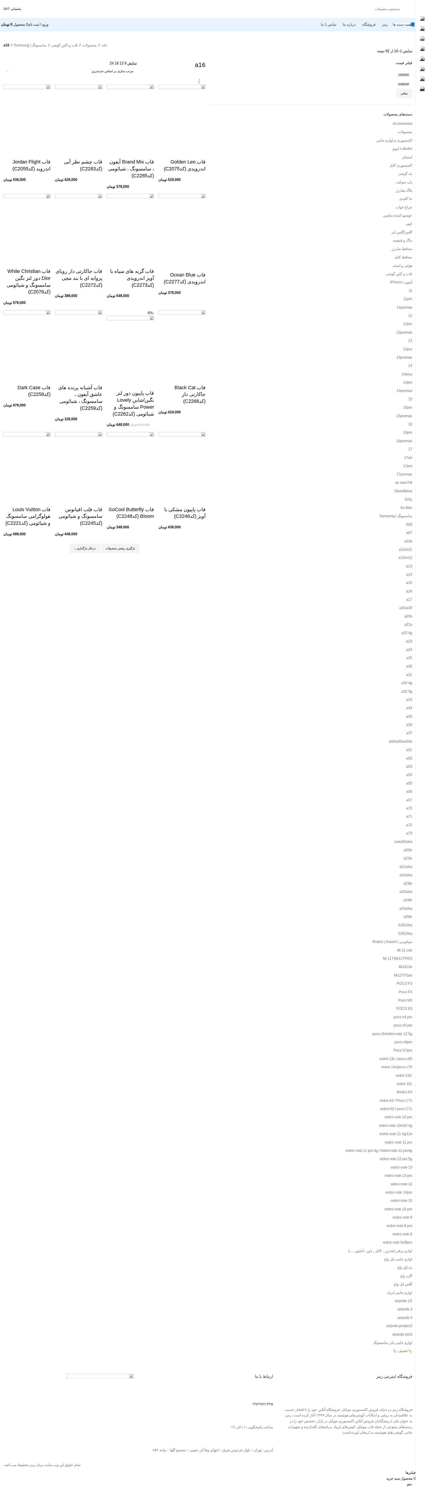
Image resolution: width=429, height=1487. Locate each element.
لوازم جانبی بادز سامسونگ (392, 1343)
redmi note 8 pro (399, 1226)
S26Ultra (405, 933)
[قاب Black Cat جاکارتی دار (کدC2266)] (182, 341)
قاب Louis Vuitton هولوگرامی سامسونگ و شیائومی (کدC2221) (27, 516)
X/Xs (408, 499)
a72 (409, 825)
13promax (404, 357)
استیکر (407, 157)
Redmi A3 (404, 1092)
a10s (408, 541)
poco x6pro (403, 1042)
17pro (407, 466)
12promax (404, 332)
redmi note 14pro (398, 1192)
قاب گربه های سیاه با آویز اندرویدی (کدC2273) (132, 278)
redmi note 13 (401, 1167)
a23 (409, 641)
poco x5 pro (403, 1025)
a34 (409, 708)
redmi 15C (404, 1075)
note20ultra (403, 842)
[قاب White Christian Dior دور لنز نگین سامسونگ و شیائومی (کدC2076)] (26, 225)
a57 (409, 800)
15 (410, 399)
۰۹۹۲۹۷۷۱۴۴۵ (262, 1404)
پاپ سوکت (404, 182)
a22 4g (406, 633)
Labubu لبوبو (402, 149)
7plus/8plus (403, 491)
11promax (404, 307)
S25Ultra (405, 925)
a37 (409, 733)
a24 (409, 650)
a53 (409, 766)
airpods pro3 (402, 1334)
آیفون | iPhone (401, 282)
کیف (409, 224)
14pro (407, 382)
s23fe (408, 883)
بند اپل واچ (404, 1267)
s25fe (408, 917)
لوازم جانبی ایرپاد (399, 1293)
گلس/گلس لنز (401, 232)
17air (408, 458)
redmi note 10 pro (398, 1117)
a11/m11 (405, 549)
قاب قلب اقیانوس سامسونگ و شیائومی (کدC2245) (80, 516)
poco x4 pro (403, 1017)
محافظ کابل (403, 257)
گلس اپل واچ (403, 1284)
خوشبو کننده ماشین (397, 215)
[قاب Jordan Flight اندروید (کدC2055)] (26, 116)
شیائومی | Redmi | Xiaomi (392, 942)
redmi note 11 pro (398, 1142)
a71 (409, 816)
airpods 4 (404, 1318)
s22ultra (406, 875)
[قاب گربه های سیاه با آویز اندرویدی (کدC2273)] (130, 225)
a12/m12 (405, 558)
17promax (404, 474)
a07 (409, 533)
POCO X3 (404, 1008)
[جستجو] (37, 9)
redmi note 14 (401, 1184)
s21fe (408, 858)
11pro (407, 299)
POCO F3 (404, 983)
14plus (407, 374)
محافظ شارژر (401, 249)
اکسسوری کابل (400, 165)
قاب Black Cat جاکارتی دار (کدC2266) (190, 394)
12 (410, 316)
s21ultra (406, 867)
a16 (409, 591)
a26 (409, 666)
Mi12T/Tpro (403, 975)
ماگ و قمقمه (402, 240)
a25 (409, 658)
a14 (409, 574)
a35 (409, 716)
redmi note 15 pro (398, 1209)
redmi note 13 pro (398, 1175)
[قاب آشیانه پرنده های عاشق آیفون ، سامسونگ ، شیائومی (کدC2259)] (78, 341)
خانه (104, 45)
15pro (407, 407)
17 (410, 449)
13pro (407, 349)
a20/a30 (405, 608)
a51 (409, 750)
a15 (409, 583)
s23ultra (406, 892)
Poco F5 (405, 992)
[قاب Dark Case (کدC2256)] (26, 341)
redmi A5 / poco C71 (396, 1109)
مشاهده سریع (200, 153)
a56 (409, 791)
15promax (404, 416)
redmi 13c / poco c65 (395, 1059)
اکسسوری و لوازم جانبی (394, 140)
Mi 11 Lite (404, 950)
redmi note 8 (402, 1217)
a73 (409, 833)
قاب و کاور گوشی (64, 45)
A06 (409, 524)
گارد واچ (406, 1276)
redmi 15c (404, 1084)
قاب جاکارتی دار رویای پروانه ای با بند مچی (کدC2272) (79, 278)
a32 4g (406, 683)
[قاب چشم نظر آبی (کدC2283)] (78, 116)
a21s (408, 624)
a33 (409, 700)
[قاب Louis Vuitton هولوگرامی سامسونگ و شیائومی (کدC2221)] (26, 463)
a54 (409, 775)
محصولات (89, 45)
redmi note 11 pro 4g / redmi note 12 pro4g (378, 1150)
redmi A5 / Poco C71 (396, 1100)
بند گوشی (405, 174)
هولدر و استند (402, 266)
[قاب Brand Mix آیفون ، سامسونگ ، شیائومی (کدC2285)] (130, 116)
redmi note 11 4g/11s (395, 1134)
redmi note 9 (402, 1234)
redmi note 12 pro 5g (396, 1159)
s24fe (408, 900)
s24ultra (406, 908)
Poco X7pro (402, 1050)
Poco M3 (405, 1000)
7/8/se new (403, 483)
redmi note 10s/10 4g (395, 1125)
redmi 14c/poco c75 (396, 1067)
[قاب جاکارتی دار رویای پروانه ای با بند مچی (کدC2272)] (78, 225)
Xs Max (406, 508)
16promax (404, 441)
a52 (409, 758)
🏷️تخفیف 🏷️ (402, 1351)
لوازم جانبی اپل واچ (398, 1259)
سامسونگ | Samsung (30, 45)
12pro (407, 324)
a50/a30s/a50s (400, 741)
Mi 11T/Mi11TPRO (397, 958)
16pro (407, 432)
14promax (404, 391)
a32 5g (406, 691)
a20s (408, 616)
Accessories (402, 123)
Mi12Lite (405, 967)
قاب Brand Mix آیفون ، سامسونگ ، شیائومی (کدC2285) (131, 168)
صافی (404, 93)
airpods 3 (404, 1309)
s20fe (408, 850)
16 (410, 424)
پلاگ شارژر (404, 190)
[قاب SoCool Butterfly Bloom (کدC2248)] (130, 463)
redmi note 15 (401, 1201)
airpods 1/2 (403, 1301)
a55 (409, 783)
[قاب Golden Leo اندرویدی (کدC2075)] (182, 116)
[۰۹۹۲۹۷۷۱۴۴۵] (267, 1393)
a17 (409, 599)
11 (410, 291)
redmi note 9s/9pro (397, 1242)
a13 (409, 566)
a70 (409, 808)
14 (410, 366)
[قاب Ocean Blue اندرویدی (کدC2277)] (182, 227)
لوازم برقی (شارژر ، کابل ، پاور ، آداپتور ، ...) (380, 1251)
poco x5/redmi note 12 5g (392, 1034)
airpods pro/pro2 (399, 1326)
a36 (409, 725)
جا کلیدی (405, 199)
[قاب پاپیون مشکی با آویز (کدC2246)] (182, 463)
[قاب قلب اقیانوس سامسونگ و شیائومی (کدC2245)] (78, 463)
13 (410, 341)
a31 (409, 675)
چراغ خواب (404, 207)
